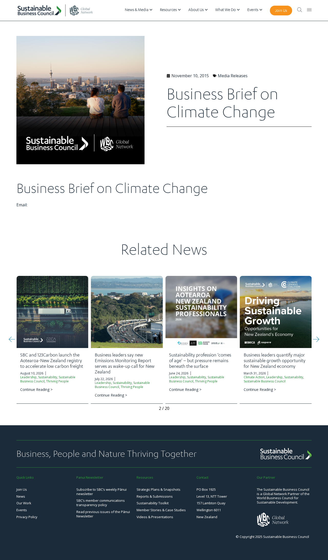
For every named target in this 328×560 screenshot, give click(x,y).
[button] (12, 339)
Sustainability (47, 377)
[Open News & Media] (151, 10)
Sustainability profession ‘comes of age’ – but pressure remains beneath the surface (200, 360)
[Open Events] (261, 10)
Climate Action (254, 377)
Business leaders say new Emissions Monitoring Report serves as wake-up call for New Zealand (125, 363)
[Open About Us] (206, 10)
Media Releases (233, 76)
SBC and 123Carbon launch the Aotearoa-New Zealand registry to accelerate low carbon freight (51, 360)
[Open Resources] (179, 10)
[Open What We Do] (238, 10)
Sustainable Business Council (264, 381)
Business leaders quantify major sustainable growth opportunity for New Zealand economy (274, 360)
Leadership (28, 377)
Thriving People (57, 381)
